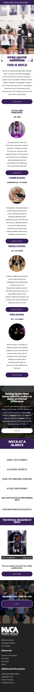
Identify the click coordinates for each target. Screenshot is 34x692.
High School (17, 375)
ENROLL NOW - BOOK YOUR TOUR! (16, 2)
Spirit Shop (5, 661)
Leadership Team (7, 677)
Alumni (3, 664)
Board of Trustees (7, 680)
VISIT (17, 604)
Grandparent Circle (7, 683)
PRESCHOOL (17, 173)
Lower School (17, 241)
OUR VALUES (17, 102)
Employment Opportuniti (9, 674)
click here (17, 574)
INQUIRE (17, 431)
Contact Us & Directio (8, 655)
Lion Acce (4, 658)
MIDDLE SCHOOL (17, 309)
